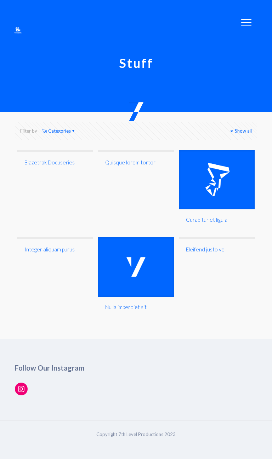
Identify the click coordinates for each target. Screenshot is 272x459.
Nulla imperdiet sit (126, 307)
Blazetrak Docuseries (49, 162)
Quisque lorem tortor (130, 162)
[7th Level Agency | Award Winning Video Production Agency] (17, 30)
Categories (59, 131)
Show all (243, 131)
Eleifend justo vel (206, 249)
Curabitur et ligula (206, 219)
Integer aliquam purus (49, 249)
